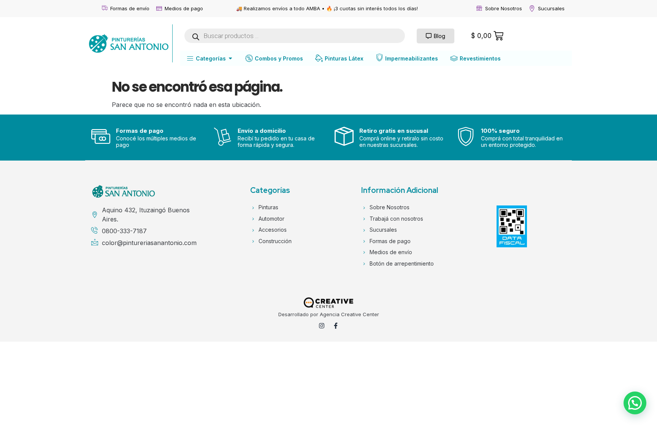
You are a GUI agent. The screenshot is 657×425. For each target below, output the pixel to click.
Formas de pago (139, 130)
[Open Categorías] (230, 58)
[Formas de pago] (100, 136)
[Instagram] (322, 326)
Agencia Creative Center (349, 314)
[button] (635, 403)
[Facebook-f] (336, 326)
